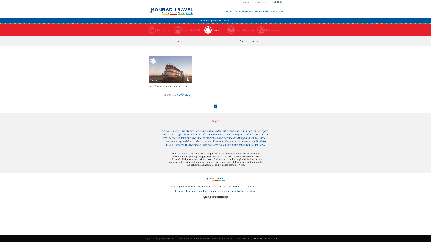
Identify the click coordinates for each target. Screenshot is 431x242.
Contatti (265, 2)
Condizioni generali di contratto (227, 190)
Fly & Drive (163, 30)
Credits (251, 190)
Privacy (179, 190)
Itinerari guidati (191, 30)
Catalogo (277, 11)
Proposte (231, 11)
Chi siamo (246, 2)
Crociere (217, 30)
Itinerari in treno (245, 30)
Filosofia (256, 2)
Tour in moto (273, 30)
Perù (180, 41)
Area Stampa (246, 11)
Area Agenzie (262, 11)
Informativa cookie (196, 190)
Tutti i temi (247, 41)
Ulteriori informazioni (265, 238)
